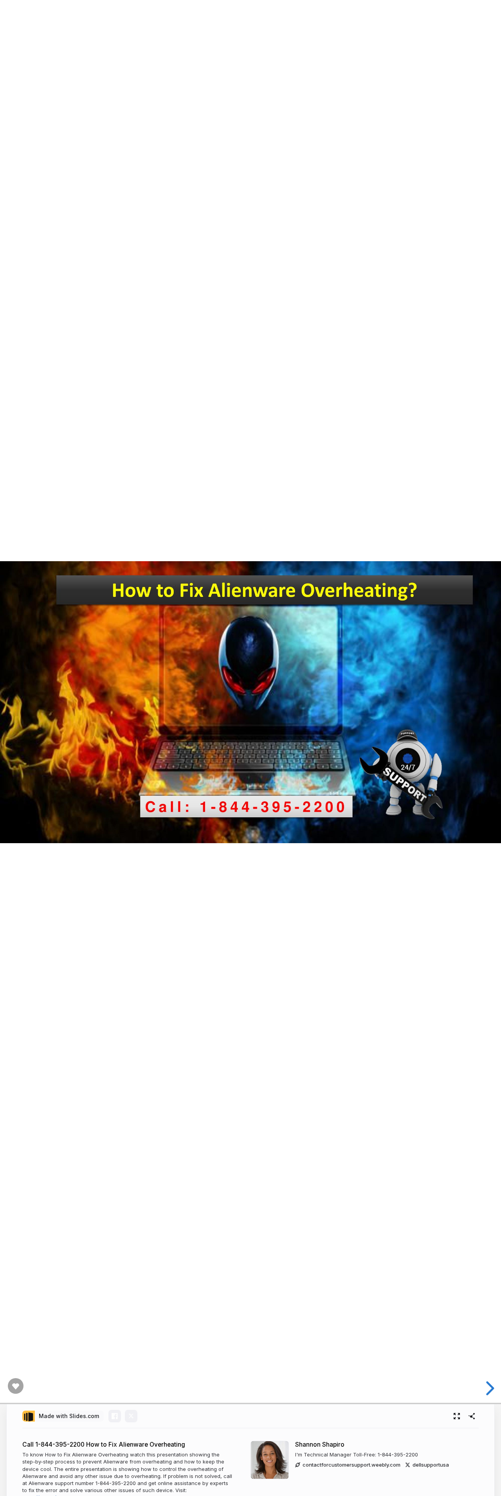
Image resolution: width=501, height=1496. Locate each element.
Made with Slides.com (69, 1416)
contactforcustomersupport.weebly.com (351, 1465)
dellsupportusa (431, 1465)
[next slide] (491, 1388)
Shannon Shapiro (319, 1444)
